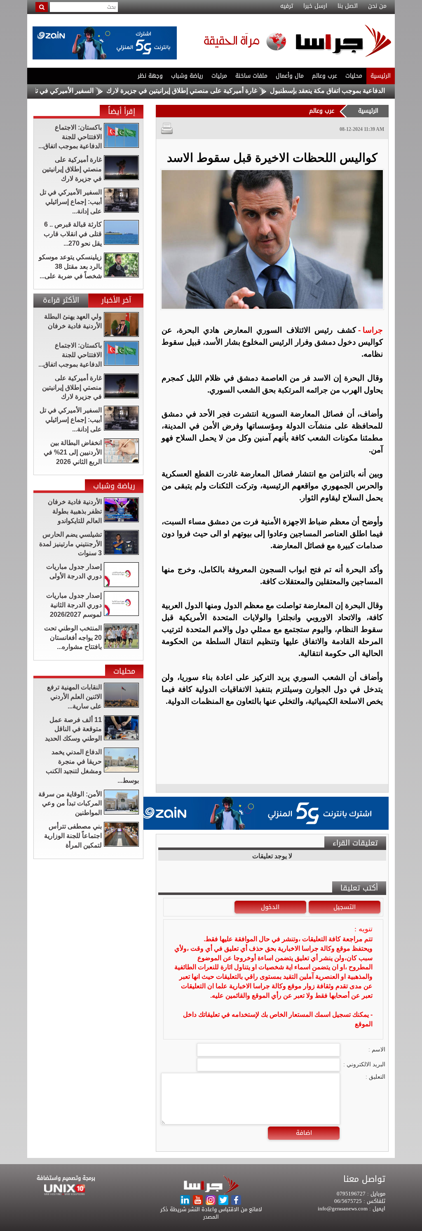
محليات (353, 75)
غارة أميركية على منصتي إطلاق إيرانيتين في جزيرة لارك (209, 90)
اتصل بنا (348, 6)
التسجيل (344, 907)
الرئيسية (380, 75)
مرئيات (219, 75)
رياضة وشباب (187, 75)
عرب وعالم (324, 75)
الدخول (270, 907)
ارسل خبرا (315, 6)
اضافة (304, 1133)
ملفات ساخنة (251, 75)
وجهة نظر (150, 75)
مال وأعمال (290, 75)
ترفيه (286, 6)
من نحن (377, 6)
